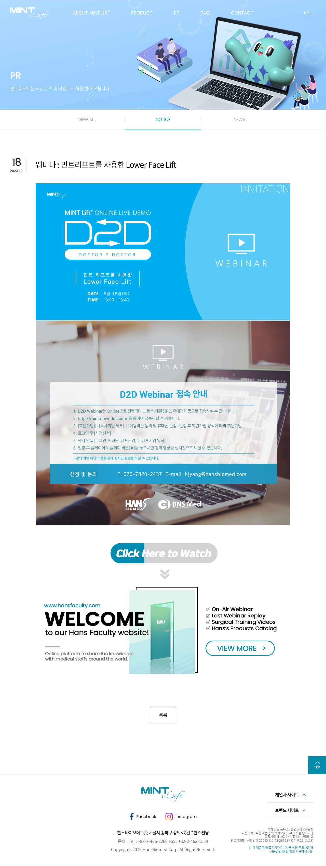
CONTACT (242, 13)
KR (306, 13)
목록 (163, 714)
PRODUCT (142, 13)
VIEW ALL (86, 119)
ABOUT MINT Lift (91, 13)
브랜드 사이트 (287, 810)
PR (176, 13)
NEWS (239, 119)
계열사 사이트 (287, 794)
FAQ (205, 13)
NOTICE (163, 119)
